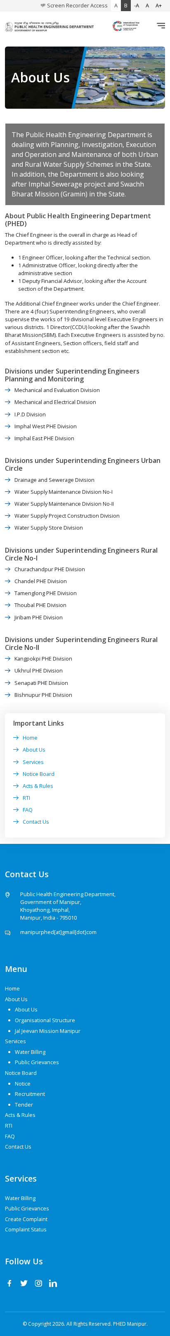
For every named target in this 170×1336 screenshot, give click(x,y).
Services (33, 762)
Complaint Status (26, 1229)
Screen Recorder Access (77, 5)
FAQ (28, 809)
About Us (34, 749)
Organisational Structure (45, 1020)
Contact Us (36, 821)
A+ (159, 5)
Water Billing (30, 1052)
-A (136, 5)
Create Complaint (26, 1219)
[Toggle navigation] (158, 26)
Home (30, 737)
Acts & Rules (38, 785)
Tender (24, 1104)
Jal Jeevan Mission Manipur (47, 1031)
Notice (23, 1083)
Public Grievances (37, 1062)
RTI (26, 797)
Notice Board (38, 774)
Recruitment (30, 1094)
